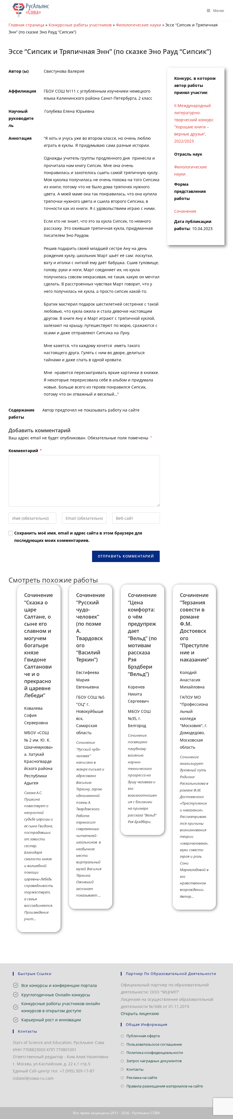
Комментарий (25, 450)
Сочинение (185, 211)
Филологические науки (138, 25)
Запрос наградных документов (154, 1060)
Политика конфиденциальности (154, 1052)
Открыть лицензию (140, 1013)
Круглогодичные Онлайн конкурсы (55, 994)
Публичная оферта (143, 1035)
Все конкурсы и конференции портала (59, 985)
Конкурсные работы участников (80, 25)
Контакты (134, 1069)
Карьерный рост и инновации (51, 1019)
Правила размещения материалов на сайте (164, 1086)
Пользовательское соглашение (154, 1044)
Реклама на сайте (141, 1077)
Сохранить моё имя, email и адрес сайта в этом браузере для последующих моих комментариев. (78, 536)
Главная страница (26, 25)
